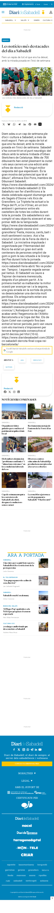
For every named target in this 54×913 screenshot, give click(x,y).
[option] (27, 83)
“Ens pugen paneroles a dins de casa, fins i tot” (17, 581)
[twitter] (9, 392)
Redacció (18, 107)
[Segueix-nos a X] (19, 750)
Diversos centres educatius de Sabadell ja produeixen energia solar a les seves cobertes (40, 463)
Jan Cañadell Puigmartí (11, 586)
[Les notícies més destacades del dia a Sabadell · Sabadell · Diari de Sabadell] (27, 12)
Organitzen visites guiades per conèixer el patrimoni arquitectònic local (13, 430)
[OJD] (27, 805)
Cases (46, 4)
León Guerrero (8, 571)
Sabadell (11, 20)
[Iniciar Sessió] (50, 12)
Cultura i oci (9, 623)
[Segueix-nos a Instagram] (24, 750)
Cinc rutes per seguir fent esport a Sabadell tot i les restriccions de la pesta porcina (18, 565)
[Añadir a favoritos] (40, 124)
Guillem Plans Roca (10, 632)
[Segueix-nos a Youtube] (40, 750)
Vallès (25, 20)
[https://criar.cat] (27, 855)
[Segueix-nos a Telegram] (32, 750)
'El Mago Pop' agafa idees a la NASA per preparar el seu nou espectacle (16, 611)
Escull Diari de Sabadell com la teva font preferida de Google (28, 350)
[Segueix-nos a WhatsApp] (28, 749)
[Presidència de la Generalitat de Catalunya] (20, 792)
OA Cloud (33, 896)
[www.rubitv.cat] (8, 881)
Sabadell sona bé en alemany (16, 595)
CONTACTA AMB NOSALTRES (27, 764)
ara (22, 360)
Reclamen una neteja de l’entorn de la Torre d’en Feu (39, 428)
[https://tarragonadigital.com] (27, 841)
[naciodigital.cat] (26, 865)
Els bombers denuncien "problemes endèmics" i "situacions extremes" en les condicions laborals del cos (13, 464)
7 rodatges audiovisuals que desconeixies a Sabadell (15, 628)
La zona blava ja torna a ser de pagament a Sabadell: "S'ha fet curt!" (39, 497)
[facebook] (5, 392)
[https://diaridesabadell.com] (27, 819)
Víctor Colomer (8, 598)
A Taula (37, 4)
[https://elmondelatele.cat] (27, 848)
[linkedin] (18, 392)
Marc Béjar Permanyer (11, 617)
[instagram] (14, 392)
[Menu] (3, 12)
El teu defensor (10, 577)
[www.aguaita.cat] (11, 865)
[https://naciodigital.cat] (27, 826)
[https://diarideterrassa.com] (27, 833)
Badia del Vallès (10, 606)
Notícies (9, 367)
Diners (36, 20)
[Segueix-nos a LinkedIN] (36, 749)
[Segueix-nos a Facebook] (14, 750)
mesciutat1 (37, 360)
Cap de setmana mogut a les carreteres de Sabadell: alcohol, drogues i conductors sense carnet (13, 499)
